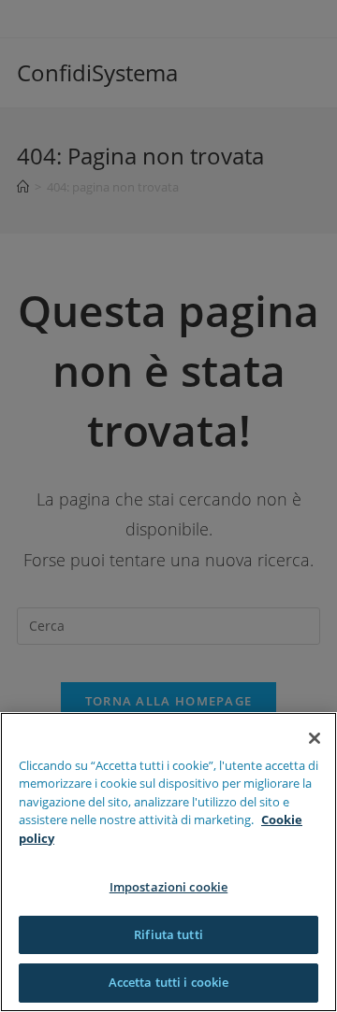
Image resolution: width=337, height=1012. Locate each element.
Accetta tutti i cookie (169, 982)
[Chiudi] (314, 738)
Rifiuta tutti (168, 934)
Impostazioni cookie (168, 886)
